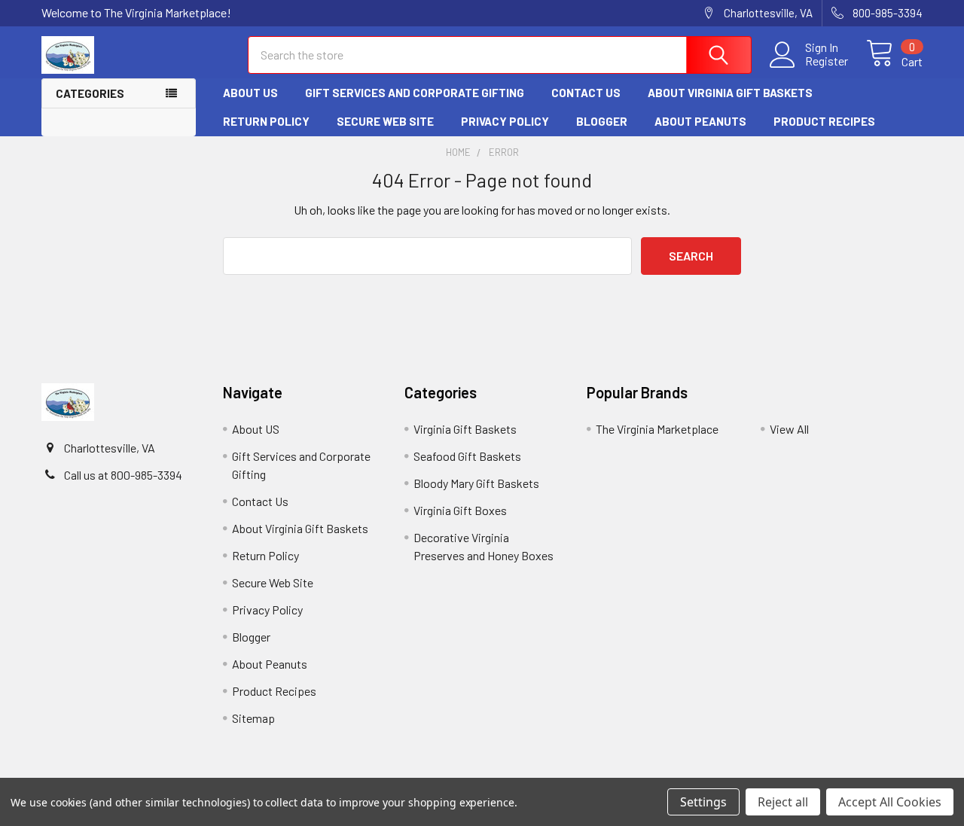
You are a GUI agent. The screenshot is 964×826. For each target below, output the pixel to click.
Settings (703, 802)
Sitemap (253, 718)
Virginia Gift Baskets (465, 429)
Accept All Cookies (889, 802)
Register (826, 61)
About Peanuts (700, 121)
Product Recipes (824, 121)
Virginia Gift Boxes (460, 510)
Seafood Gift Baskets (467, 456)
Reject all (783, 802)
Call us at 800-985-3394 (123, 475)
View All (789, 429)
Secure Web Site (385, 121)
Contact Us (586, 92)
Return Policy (266, 121)
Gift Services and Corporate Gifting (414, 92)
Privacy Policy (505, 121)
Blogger (601, 121)
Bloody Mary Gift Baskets (476, 483)
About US (250, 92)
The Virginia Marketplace (657, 429)
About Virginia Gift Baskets (730, 92)
